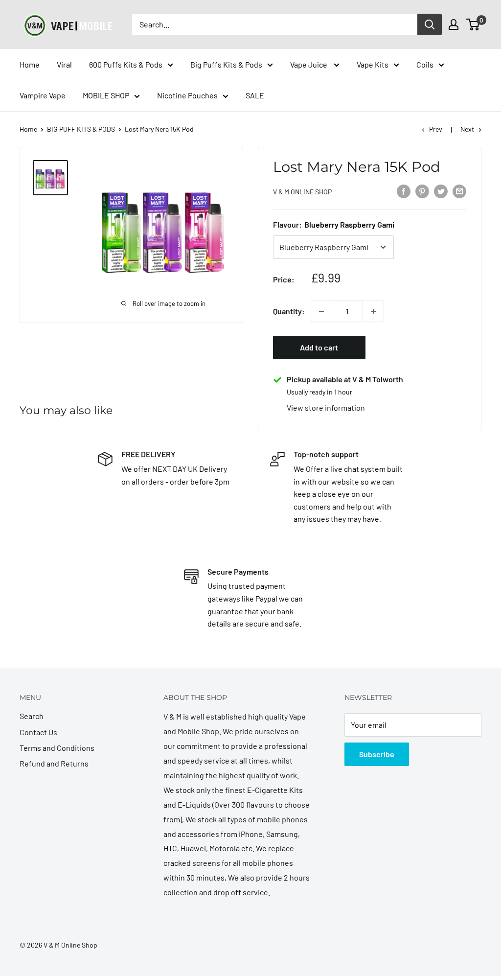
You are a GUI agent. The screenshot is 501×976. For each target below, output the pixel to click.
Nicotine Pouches (187, 95)
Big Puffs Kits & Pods (226, 64)
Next (467, 129)
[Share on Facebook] (403, 190)
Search (32, 715)
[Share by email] (459, 190)
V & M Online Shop (302, 191)
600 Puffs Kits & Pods (125, 64)
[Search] (429, 24)
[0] (473, 24)
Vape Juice (309, 64)
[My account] (453, 24)
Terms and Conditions (57, 747)
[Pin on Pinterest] (422, 190)
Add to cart (319, 347)
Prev (435, 129)
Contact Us (38, 732)
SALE (255, 95)
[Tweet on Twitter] (441, 190)
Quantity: (289, 311)
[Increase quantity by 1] (373, 311)
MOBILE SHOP (106, 95)
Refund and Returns (54, 763)
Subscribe (376, 754)
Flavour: (333, 224)
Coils (424, 64)
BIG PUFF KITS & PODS (81, 129)
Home (30, 64)
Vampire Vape (43, 95)
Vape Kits (372, 64)
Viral (64, 64)
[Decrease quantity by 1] (321, 311)
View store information (326, 407)
